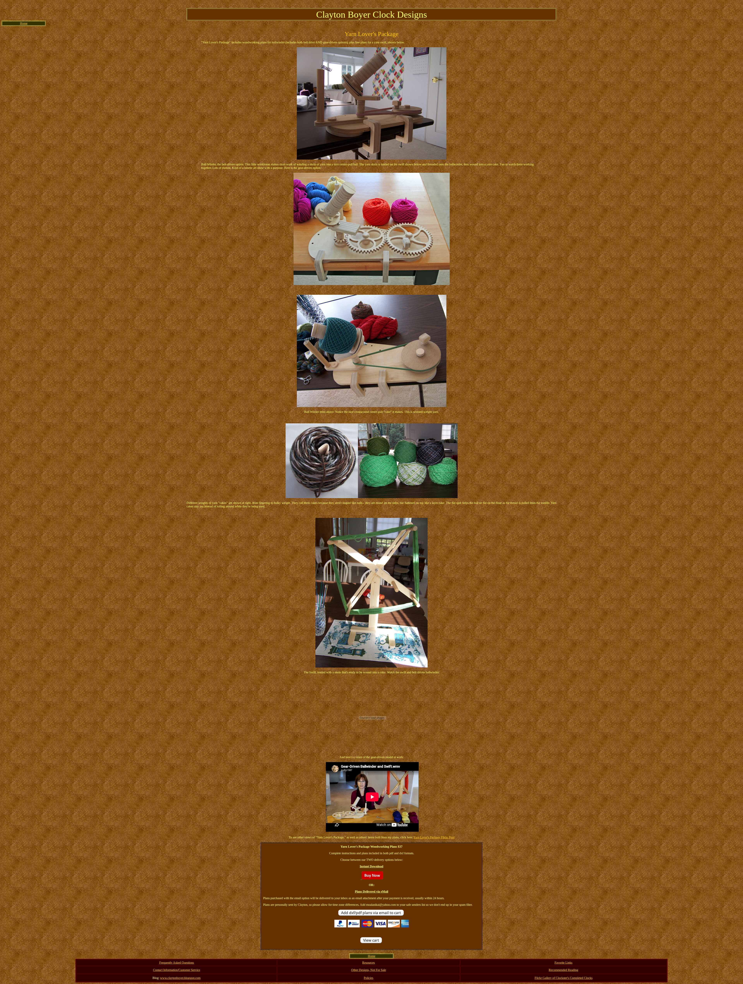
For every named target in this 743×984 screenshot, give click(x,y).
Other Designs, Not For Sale (368, 970)
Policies (368, 978)
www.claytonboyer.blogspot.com (180, 978)
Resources (368, 962)
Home (23, 23)
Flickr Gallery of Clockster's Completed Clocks (563, 978)
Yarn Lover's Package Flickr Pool (434, 837)
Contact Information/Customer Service (176, 970)
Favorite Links (563, 962)
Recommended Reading (563, 970)
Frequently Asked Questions (176, 962)
